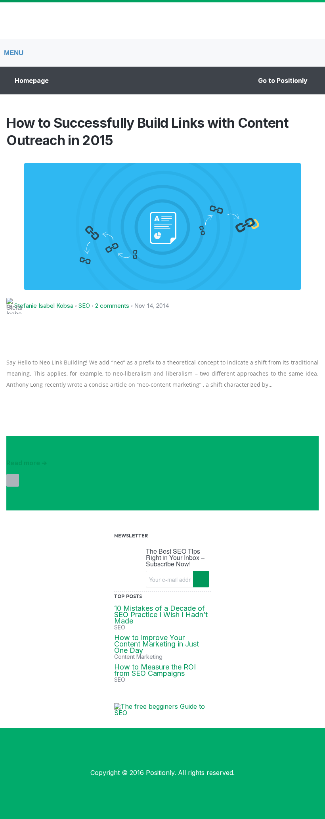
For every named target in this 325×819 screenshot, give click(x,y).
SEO (84, 305)
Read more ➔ (26, 463)
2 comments (112, 305)
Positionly (160, 773)
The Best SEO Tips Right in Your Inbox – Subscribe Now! (175, 557)
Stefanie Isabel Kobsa (43, 305)
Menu (13, 53)
